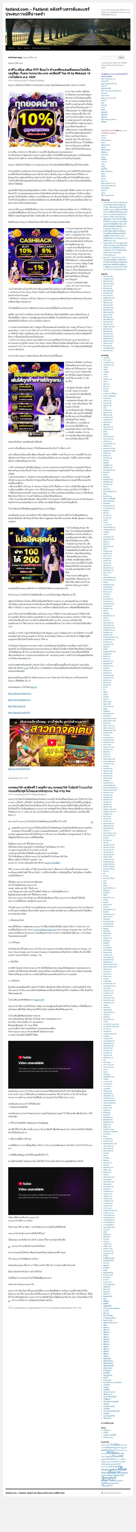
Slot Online (106, 1062)
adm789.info (107, 422)
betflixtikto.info (108, 479)
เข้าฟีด (105, 1432)
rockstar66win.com (109, 983)
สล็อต (105, 1325)
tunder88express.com (110, 1143)
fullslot (105, 611)
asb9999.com (107, 441)
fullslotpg (104, 105)
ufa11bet (106, 1153)
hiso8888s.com (108, 661)
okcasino (106, 842)
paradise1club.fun (108, 864)
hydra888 (106, 668)
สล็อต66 (104, 122)
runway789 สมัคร (52, 862)
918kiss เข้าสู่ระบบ (109, 396)
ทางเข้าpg (106, 1277)
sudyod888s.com (108, 1098)
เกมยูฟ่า (106, 1387)
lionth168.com (107, 732)
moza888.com (107, 814)
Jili (104, 689)
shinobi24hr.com (108, 1043)
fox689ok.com (107, 606)
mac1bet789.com (108, 764)
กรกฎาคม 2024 (108, 336)
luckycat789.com (108, 747)
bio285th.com (107, 496)
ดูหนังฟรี (104, 112)
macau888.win (107, 768)
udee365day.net (108, 1148)
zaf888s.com (107, 1244)
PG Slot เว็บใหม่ (108, 878)
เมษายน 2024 (107, 343)
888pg (105, 381)
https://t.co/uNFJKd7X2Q (19, 768)
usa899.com (107, 1189)
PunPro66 (106, 931)
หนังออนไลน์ (107, 1375)
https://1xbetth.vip (106, 171)
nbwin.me (106, 830)
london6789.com (108, 740)
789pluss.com (107, 379)
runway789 (39, 999)
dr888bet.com (107, 551)
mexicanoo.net (107, 795)
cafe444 (105, 520)
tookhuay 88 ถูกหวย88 (110, 1131)
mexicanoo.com (108, 792)
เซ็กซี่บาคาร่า (108, 1394)
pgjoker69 (106, 893)
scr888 (105, 1022)
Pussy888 (106, 945)
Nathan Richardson (37, 80)
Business (106, 513)
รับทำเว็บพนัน (108, 1315)
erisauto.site (107, 565)
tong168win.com (108, 1129)
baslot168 (106, 472)
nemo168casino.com (109, 833)
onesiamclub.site (108, 854)
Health (105, 649)
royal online (107, 988)
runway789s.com (20, 1308)
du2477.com (107, 556)
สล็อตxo (106, 1356)
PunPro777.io (107, 938)
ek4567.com (107, 561)
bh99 (105, 494)
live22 (103, 107)
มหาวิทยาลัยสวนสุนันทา (111, 1308)
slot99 (103, 142)
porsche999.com (108, 921)
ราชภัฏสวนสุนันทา (109, 1318)
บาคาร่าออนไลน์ (109, 1284)
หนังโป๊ (105, 1377)
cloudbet (106, 532)
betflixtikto (106, 477)
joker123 (104, 86)
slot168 (103, 138)
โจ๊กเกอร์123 (107, 1418)
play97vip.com (108, 916)
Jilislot (105, 692)
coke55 (105, 534)
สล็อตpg (106, 1354)
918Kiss (106, 391)
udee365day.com (108, 1146)
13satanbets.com (108, 362)
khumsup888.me (108, 713)
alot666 (105, 434)
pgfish (105, 885)
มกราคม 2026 (108, 293)
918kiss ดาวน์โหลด (109, 393)
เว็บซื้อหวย (107, 1399)
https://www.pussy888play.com (111, 91)
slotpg (103, 166)
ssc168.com (107, 1086)
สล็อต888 (104, 152)
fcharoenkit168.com (109, 577)
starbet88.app (107, 1091)
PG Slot (105, 876)
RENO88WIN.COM (110, 964)
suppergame (107, 1105)
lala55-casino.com (109, 725)
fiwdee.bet (106, 594)
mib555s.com (107, 807)
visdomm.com (107, 1198)
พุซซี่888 (104, 159)
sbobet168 (106, 1017)
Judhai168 (106, 711)
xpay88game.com (108, 1227)
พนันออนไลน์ (107, 1296)
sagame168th (107, 1010)
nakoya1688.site (108, 826)
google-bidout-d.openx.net (45, 929)
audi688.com (107, 446)
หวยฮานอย (107, 1380)
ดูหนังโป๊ (104, 169)
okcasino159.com (108, 845)
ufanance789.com (108, 1177)
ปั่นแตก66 (106, 1289)
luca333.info (107, 744)
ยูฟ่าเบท (106, 1313)
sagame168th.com (109, 1012)
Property (106, 928)
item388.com (107, 680)
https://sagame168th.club (109, 83)
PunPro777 (106, 936)
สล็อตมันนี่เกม (108, 1361)
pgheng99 (106, 890)
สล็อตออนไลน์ (108, 1363)
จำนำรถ (106, 1263)
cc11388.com (107, 525)
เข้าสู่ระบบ (106, 1430)
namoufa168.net (108, 828)
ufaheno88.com (108, 1167)
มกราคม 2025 (108, 322)
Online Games (107, 857)
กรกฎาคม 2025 (108, 307)
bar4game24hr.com (109, 470)
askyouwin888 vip (109, 443)
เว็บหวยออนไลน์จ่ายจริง (111, 1411)
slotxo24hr (106, 1074)
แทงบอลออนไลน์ (109, 1416)
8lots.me (106, 389)
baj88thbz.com (107, 465)
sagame (105, 1005)
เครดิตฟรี (120, 1481)
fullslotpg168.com (109, 615)
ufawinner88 (107, 1184)
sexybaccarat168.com (110, 1033)
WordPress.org (108, 1437)
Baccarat (106, 460)
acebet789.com (108, 417)
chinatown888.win (109, 527)
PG (104, 873)
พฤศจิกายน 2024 (109, 326)
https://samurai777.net (108, 183)
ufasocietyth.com (108, 1182)
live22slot (106, 735)
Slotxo (105, 1072)
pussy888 (104, 93)
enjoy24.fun (107, 563)
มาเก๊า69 (106, 1311)
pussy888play (107, 950)
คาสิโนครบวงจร (108, 1258)
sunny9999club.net (109, 1100)
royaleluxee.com (108, 990)
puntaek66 (106, 940)
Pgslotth (106, 912)
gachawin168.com (109, 627)
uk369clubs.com (108, 1186)
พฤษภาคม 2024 (108, 341)
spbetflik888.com (108, 1076)
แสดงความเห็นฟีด (109, 1435)
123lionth (106, 357)
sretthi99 (106, 1079)
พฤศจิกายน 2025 (109, 298)
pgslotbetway (105, 188)
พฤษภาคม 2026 (108, 283)
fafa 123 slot (107, 572)
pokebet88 (106, 919)
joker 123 (104, 181)
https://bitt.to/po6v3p (17, 706)
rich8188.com (107, 969)
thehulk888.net (108, 1117)
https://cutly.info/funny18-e (19, 699)
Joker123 (106, 699)
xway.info (106, 1229)
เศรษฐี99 (106, 1413)
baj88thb (106, 463)
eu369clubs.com (108, 570)
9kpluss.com (107, 405)
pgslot (26, 667)
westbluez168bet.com (110, 1210)
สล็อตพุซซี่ (106, 1358)
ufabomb (106, 1160)
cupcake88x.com (108, 537)
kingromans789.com (109, 718)
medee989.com (108, 783)
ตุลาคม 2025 (107, 300)
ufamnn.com (107, 1172)
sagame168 (106, 1007)
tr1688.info (106, 1134)
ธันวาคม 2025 (108, 295)
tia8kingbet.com (108, 1122)
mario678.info (107, 775)
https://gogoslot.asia (107, 195)
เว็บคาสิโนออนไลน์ (109, 1397)
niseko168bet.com (109, 835)
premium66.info (108, 924)
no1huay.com (107, 840)
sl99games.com (108, 1057)
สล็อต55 (106, 1334)
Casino (105, 522)
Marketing (106, 780)
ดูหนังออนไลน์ (106, 88)
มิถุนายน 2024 (108, 338)
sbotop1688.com (108, 1019)
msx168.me (107, 816)
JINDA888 (104, 154)
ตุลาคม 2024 (107, 329)
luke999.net (107, 752)
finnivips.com (107, 592)
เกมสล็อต (106, 1389)
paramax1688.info (109, 869)
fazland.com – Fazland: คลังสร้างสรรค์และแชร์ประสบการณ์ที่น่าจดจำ (48, 11)
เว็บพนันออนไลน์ (109, 1406)
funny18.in (106, 620)
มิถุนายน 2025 (108, 310)
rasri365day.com (108, 957)
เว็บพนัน (106, 1404)
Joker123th (106, 704)
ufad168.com (107, 1162)
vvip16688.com (108, 1201)
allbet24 (103, 176)
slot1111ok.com (108, 1065)
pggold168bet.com (109, 888)
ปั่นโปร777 (106, 1294)
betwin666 (106, 489)
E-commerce (107, 558)
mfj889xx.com (107, 799)
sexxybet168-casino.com (111, 1024)
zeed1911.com (107, 1248)
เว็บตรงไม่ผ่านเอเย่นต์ (110, 1401)
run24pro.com (107, 995)
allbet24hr (106, 424)
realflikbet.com (108, 962)
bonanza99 (106, 503)
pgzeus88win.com (109, 914)
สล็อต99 (106, 1351)
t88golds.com (107, 1108)
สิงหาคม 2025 (108, 305)
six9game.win (107, 1050)
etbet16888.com (108, 568)
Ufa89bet (106, 1158)
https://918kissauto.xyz (108, 79)
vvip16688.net (107, 1203)
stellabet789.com (108, 1096)
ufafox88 (106, 1165)
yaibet (105, 1232)
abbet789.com (107, 412)
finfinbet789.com (108, 584)
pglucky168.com (108, 897)
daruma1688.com (108, 539)
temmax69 (106, 1115)
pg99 (102, 103)
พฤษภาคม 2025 (108, 312)
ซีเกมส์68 (106, 1268)
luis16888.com (108, 749)
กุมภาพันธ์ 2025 (108, 319)
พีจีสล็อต (106, 1301)
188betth (106, 372)
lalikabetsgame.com (109, 730)
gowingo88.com (108, 644)
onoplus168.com (108, 859)
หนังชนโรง (105, 81)
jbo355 (105, 687)
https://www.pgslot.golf (108, 98)
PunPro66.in (107, 933)
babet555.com (107, 458)
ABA (105, 408)
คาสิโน (105, 1256)
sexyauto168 (107, 1031)
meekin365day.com (109, 785)
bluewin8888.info (108, 501)
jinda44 (103, 147)
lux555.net (106, 754)
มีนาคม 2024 (107, 346)
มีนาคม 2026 (107, 288)
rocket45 (106, 979)
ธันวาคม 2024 (108, 324)
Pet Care (106, 871)
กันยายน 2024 (108, 331)
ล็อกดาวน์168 (107, 1320)
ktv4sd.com (107, 723)
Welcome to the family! (41, 48)
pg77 (105, 881)
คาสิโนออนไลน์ (108, 1260)
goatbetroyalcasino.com (110, 637)
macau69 (106, 766)
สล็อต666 (106, 1339)
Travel (105, 1136)
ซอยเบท (106, 1265)
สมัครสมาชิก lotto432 (110, 1323)
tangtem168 (107, 1110)
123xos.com (107, 360)
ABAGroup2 (107, 410)
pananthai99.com (108, 861)
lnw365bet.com (108, 737)
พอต (104, 1299)
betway (105, 486)
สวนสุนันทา (107, 1370)
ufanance (106, 1174)
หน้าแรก (11, 48)
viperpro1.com (107, 1194)
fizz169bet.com (108, 599)
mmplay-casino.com (109, 809)
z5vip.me (106, 1239)
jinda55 (105, 694)
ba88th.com (107, 453)
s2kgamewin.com (108, 1002)
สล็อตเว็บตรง (105, 145)
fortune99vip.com (108, 604)
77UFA (105, 377)
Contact (27, 48)
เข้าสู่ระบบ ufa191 (109, 1392)
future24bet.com (108, 623)
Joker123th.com (108, 706)
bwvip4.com (107, 515)
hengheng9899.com (109, 651)
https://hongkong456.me (108, 119)
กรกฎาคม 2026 (108, 279)
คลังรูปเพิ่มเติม (13, 778)
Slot (104, 1060)
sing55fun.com (108, 1048)
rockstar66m (107, 981)
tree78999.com (108, 1139)
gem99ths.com (107, 632)
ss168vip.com (107, 1081)
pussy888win (107, 952)
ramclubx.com (107, 955)
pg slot (103, 178)
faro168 (105, 575)
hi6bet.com (106, 656)
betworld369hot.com (109, 491)
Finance (105, 582)
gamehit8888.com (108, 630)
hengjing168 (107, 654)
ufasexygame (107, 1179)
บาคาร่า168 (105, 95)
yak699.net (106, 1234)
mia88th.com (107, 802)
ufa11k (105, 1155)
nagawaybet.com (108, 823)
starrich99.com (108, 1093)
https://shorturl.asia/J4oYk (19, 712)
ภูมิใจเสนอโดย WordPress (112, 1493)
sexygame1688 (108, 1038)
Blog (19, 48)
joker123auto (107, 701)
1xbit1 (105, 374)
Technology (107, 1112)
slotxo (103, 164)
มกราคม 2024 (108, 350)
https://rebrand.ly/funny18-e (19, 693)
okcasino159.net (108, 850)
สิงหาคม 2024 (108, 334)
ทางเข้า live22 (108, 1275)
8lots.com (106, 384)
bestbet (105, 475)
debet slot (106, 541)
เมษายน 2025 (107, 314)
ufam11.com (107, 1170)
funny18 (76, 231)
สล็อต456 (106, 1332)
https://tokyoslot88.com (108, 185)
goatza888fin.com (108, 639)
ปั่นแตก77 (106, 1291)
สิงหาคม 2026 (108, 276)
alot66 (105, 432)
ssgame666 (106, 1088)
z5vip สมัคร (122, 1462)
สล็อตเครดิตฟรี (108, 1366)
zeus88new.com (108, 1251)
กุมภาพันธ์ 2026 (108, 291)
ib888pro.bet (107, 670)
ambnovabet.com (108, 436)
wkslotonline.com (108, 1215)
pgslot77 (104, 100)
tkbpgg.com (107, 1124)
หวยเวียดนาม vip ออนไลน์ (112, 1382)
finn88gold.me (107, 587)
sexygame (106, 1036)
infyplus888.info (108, 675)
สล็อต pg (106, 1327)
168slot (105, 367)
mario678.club (107, 771)
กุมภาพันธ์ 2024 (108, 348)
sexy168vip (107, 1029)
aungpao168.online (109, 448)
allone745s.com (108, 427)
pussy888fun (107, 947)
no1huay (106, 838)
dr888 (105, 549)
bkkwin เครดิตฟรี (109, 498)
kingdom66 (106, 716)
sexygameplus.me (108, 1041)
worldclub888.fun (109, 1220)
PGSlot (105, 900)
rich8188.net (107, 971)
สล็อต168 (104, 117)
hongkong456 (107, 663)
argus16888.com (108, 439)
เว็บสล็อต (106, 1409)
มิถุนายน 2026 (108, 281)
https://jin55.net (106, 140)
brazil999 (106, 510)
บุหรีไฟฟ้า (106, 1287)
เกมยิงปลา (106, 1385)
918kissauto (107, 398)
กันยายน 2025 (108, 303)
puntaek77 (106, 943)
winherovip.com (108, 1213)
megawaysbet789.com (110, 787)
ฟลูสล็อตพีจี (107, 1306)
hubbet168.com (108, 666)
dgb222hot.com (108, 546)
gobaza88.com (107, 642)
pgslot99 (106, 907)
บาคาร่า (104, 162)
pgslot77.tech (107, 904)
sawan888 (106, 1014)
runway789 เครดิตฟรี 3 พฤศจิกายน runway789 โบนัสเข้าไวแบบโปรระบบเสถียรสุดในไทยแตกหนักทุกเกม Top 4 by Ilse (50, 789)
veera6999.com (108, 1191)
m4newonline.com (109, 759)
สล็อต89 (106, 1346)
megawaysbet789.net (109, 790)
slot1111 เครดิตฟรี (119, 1459)
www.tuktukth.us (108, 1222)
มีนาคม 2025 (107, 317)
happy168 (106, 646)
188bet (105, 369)
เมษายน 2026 (107, 286)
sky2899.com (107, 1055)
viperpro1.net (107, 1196)
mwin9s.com (107, 821)
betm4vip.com (107, 484)
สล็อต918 (106, 1349)
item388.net (107, 682)
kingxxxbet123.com (109, 721)
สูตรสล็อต (106, 1373)
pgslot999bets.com (109, 909)
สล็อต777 (106, 1342)
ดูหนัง (103, 110)
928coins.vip (107, 400)
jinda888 (106, 697)
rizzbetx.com (107, 976)
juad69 (105, 709)
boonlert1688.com (109, 506)
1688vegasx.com (108, 365)
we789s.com (107, 1208)
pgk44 (105, 895)
